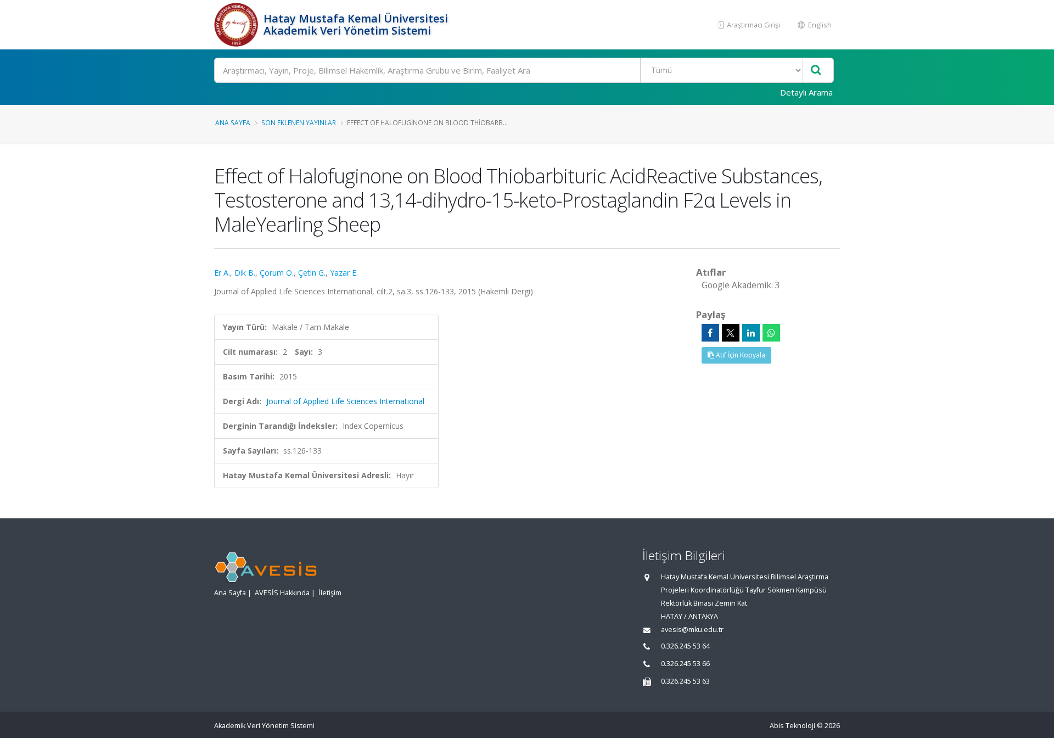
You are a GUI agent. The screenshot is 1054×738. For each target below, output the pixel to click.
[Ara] (816, 70)
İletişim (329, 592)
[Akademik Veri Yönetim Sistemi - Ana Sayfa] (237, 24)
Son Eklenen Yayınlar (298, 122)
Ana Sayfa (232, 122)
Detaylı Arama (806, 92)
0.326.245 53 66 (685, 663)
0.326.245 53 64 (685, 646)
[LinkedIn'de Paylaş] (751, 333)
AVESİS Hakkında (282, 592)
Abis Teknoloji (792, 725)
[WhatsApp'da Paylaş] (771, 333)
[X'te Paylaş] (730, 333)
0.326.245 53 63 (685, 681)
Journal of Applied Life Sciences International (345, 401)
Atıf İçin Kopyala (739, 355)
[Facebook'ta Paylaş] (710, 333)
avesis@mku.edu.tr (692, 629)
